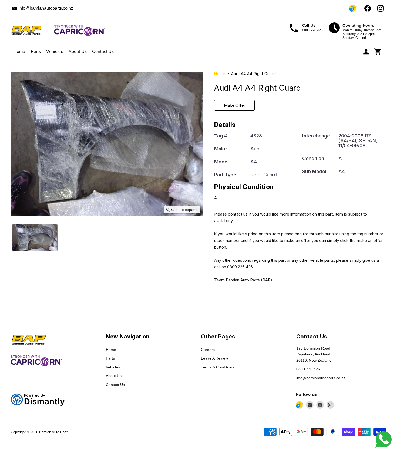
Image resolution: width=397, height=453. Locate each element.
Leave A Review (214, 358)
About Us (78, 51)
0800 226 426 (308, 369)
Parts (36, 51)
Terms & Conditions (217, 367)
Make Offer (234, 105)
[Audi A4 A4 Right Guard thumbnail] (34, 237)
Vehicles (54, 51)
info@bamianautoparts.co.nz (320, 378)
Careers (208, 349)
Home (19, 51)
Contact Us (103, 51)
